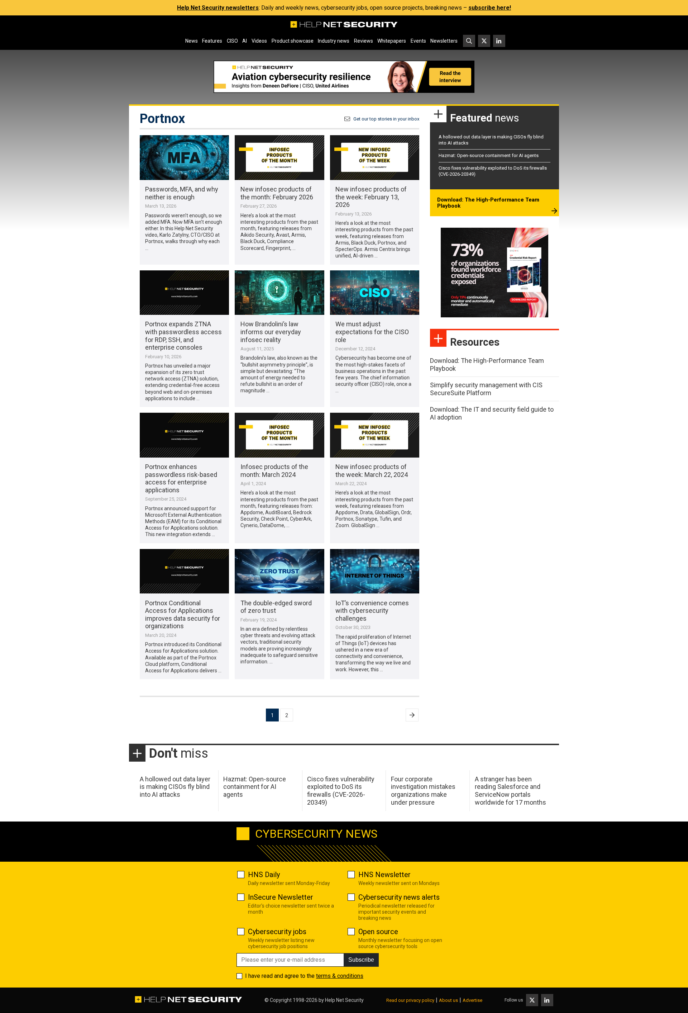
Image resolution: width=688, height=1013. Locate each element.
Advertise (472, 1000)
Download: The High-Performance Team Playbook (488, 203)
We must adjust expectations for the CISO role (372, 331)
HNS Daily (264, 874)
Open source (378, 931)
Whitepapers (391, 41)
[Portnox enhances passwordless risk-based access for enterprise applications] (184, 435)
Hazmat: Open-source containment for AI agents (489, 155)
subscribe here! (489, 7)
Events (418, 41)
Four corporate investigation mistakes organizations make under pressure (423, 790)
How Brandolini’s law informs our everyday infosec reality (270, 331)
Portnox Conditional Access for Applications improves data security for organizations (182, 614)
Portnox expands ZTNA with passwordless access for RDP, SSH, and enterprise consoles (183, 335)
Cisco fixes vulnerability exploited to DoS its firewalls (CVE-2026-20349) (340, 790)
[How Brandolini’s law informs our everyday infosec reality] (279, 292)
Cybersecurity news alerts (399, 897)
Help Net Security (344, 1000)
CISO (232, 41)
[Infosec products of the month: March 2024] (279, 435)
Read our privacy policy (410, 1000)
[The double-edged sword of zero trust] (279, 571)
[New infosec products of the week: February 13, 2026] (374, 157)
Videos (259, 41)
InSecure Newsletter (280, 897)
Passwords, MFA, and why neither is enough (181, 193)
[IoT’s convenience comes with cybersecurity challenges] (374, 571)
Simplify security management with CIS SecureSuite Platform (486, 389)
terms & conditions (339, 975)
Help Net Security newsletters (218, 7)
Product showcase (293, 41)
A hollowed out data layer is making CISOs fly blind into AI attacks (175, 786)
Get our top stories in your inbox (386, 119)
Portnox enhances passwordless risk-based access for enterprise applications (181, 478)
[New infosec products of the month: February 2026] (279, 157)
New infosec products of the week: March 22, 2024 (371, 470)
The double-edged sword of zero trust (276, 607)
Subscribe (361, 960)
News (191, 41)
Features (212, 41)
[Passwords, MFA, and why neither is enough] (184, 157)
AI (244, 41)
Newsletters (444, 41)
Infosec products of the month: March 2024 (274, 470)
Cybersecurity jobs (277, 931)
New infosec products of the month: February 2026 (276, 193)
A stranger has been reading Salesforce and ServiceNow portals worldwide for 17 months (510, 790)
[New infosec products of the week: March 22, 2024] (374, 435)
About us (448, 1000)
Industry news (333, 41)
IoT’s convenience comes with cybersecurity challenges (372, 610)
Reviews (363, 41)
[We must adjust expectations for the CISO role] (374, 292)
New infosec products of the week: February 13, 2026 (371, 196)
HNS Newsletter (384, 874)
